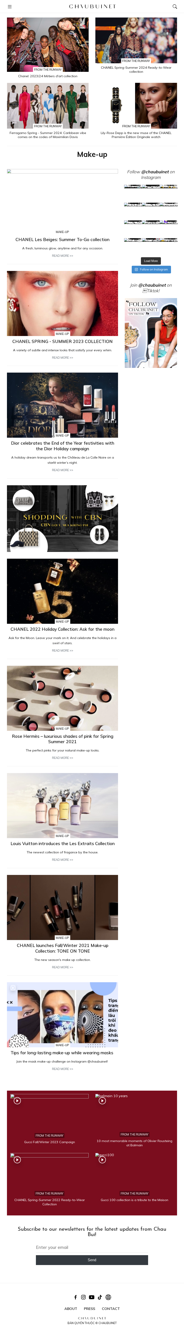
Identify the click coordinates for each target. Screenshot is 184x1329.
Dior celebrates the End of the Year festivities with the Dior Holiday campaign (62, 445)
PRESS (89, 1308)
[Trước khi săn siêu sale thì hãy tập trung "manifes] (168, 247)
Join (148, 285)
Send (92, 1260)
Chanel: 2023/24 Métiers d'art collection (47, 76)
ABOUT (70, 1308)
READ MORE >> (62, 255)
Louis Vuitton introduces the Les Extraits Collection (63, 843)
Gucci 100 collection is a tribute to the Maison (134, 1200)
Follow (148, 171)
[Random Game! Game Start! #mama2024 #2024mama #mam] (168, 211)
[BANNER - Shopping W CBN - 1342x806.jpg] (62, 518)
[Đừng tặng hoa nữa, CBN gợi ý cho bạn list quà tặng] (151, 229)
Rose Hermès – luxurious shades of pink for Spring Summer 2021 (62, 739)
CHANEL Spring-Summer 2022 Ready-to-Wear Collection (49, 1202)
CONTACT (111, 1308)
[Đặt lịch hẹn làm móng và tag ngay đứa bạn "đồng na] (133, 211)
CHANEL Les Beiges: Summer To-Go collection (62, 239)
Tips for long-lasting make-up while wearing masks (62, 1052)
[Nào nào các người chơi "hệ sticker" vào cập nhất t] (151, 211)
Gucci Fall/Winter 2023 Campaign (49, 1142)
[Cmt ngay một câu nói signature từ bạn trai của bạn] (168, 193)
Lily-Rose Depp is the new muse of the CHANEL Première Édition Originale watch (136, 135)
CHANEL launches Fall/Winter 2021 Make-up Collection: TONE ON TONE (62, 948)
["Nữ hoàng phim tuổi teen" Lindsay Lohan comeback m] (133, 193)
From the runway (48, 69)
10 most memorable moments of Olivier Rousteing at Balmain (134, 1143)
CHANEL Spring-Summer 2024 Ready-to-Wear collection (136, 70)
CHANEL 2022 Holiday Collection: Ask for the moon (62, 629)
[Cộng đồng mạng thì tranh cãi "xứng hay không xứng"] (168, 229)
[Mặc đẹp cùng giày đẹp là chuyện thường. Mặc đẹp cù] (133, 247)
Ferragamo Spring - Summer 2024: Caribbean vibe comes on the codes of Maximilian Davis (48, 135)
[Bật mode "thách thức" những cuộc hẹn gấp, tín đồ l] (151, 247)
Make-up (62, 232)
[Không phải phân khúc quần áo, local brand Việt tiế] (151, 193)
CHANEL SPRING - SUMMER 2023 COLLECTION (62, 341)
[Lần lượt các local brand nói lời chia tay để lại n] (133, 229)
